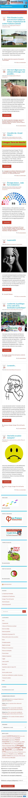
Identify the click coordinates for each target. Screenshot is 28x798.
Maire (6, 356)
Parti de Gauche (5, 601)
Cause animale (5, 60)
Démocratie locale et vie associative (9, 188)
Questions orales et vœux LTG (9, 667)
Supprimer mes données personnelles (12, 772)
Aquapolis (4, 736)
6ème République (8, 227)
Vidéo (9, 26)
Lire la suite (7, 115)
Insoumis (6, 294)
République (14, 230)
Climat (7, 738)
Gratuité (17, 741)
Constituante (15, 227)
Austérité (8, 736)
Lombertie (4, 173)
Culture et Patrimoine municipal (15, 137)
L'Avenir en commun (11, 122)
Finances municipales (7, 650)
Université (23, 755)
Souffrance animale (6, 123)
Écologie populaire (12, 25)
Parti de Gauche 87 (6, 604)
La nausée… (11, 366)
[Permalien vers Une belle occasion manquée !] (14, 453)
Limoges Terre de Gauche (18, 172)
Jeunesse (6, 425)
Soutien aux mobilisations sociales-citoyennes (12, 675)
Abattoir (6, 59)
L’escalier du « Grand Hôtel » (14, 134)
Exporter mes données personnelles (12, 770)
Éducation (13, 757)
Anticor (5, 486)
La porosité (11, 240)
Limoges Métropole (7, 748)
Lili (14, 745)
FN (19, 227)
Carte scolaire (22, 736)
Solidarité (8, 755)
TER (20, 755)
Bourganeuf (21, 59)
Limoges (10, 172)
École (10, 369)
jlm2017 (20, 743)
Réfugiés (10, 230)
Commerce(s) (5, 623)
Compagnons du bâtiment (10, 171)
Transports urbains (6, 677)
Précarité (11, 753)
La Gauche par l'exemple (7, 593)
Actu (8, 25)
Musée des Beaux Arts (15, 173)
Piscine (20, 752)
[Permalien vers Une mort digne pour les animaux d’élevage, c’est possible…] (14, 87)
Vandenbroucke (7, 757)
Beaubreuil (14, 736)
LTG (8, 173)
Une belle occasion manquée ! (14, 437)
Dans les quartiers (6, 631)
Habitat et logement (6, 656)
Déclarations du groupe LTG (7, 138)
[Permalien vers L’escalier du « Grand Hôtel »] (14, 144)
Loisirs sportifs (5, 661)
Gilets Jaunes (11, 741)
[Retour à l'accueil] (14, 2)
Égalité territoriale (6, 645)
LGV (13, 745)
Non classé (4, 664)
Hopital (20, 741)
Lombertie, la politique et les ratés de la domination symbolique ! (16, 306)
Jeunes (12, 743)
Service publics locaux (7, 672)
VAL (3, 757)
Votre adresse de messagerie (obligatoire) (11, 775)
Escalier (23, 171)
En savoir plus (19, 796)
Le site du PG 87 (7, 584)
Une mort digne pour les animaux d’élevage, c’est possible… (16, 72)
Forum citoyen (19, 244)
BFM (19, 736)
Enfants (13, 739)
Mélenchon (9, 229)
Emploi (9, 739)
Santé (3, 669)
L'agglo (3, 658)
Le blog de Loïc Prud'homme (8, 596)
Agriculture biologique (13, 120)
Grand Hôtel (5, 172)
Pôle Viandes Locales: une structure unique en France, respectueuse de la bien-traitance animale (13, 21)
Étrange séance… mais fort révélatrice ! (15, 184)
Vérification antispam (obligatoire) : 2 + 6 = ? (12, 780)
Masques (10, 294)
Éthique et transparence (17, 138)
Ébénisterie (18, 171)
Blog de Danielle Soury (6, 6)
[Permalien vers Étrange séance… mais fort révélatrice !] (14, 198)
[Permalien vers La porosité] (14, 259)
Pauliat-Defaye (16, 229)
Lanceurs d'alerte (20, 122)
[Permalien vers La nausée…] (14, 387)
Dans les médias (10, 309)
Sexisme (9, 356)
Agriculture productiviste (13, 121)
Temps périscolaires (15, 755)
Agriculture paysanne (13, 59)
